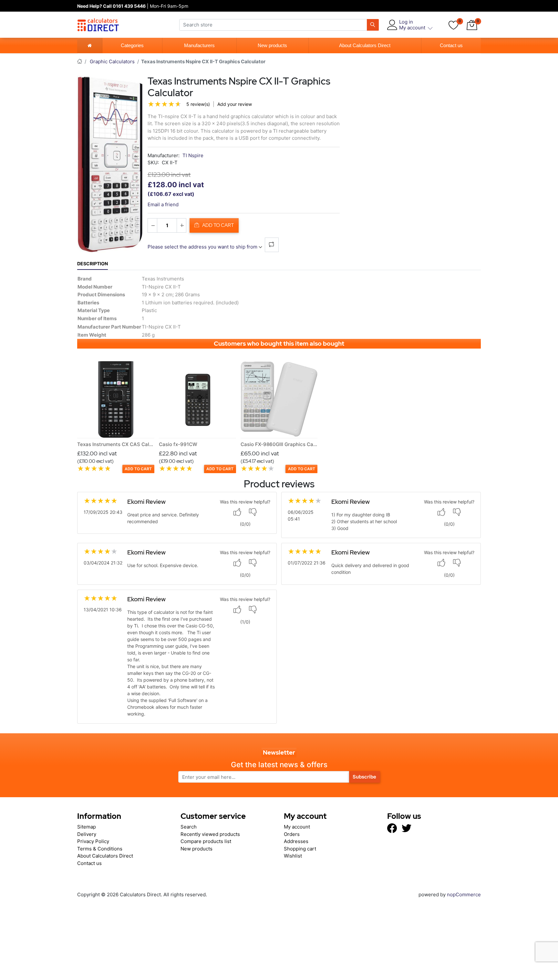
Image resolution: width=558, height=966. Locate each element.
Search (189, 827)
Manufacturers (199, 45)
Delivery (86, 834)
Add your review (234, 104)
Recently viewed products (210, 834)
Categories (132, 45)
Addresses (296, 841)
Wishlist (293, 856)
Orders (292, 834)
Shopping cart (300, 849)
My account (297, 827)
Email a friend (163, 204)
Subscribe (364, 777)
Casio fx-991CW (178, 444)
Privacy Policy (93, 841)
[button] (472, 25)
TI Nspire (192, 155)
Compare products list (206, 841)
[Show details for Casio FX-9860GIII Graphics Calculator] (279, 399)
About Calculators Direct (364, 45)
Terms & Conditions (99, 849)
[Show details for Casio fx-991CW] (197, 399)
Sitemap (86, 827)
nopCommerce (463, 894)
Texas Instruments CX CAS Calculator (121, 444)
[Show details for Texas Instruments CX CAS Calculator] (115, 399)
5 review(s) (198, 104)
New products (272, 45)
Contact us (451, 45)
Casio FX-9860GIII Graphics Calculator (286, 444)
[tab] (92, 263)
